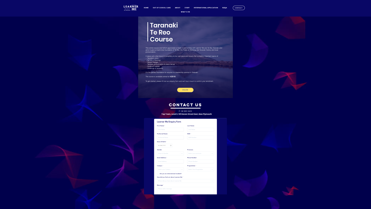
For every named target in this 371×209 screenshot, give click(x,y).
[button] (239, 8)
